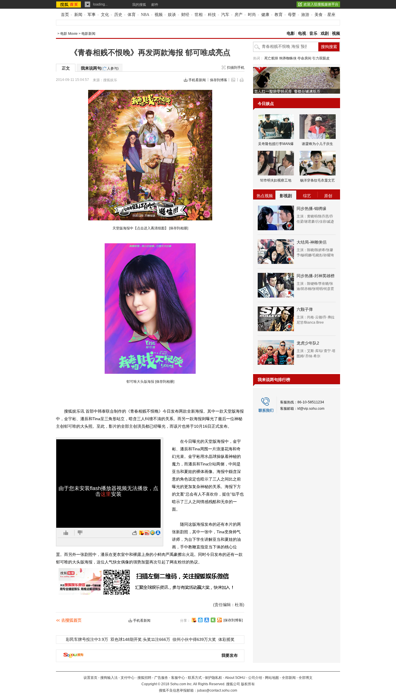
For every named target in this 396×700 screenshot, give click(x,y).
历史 (118, 14)
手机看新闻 (197, 80)
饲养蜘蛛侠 (288, 58)
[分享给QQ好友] (200, 620)
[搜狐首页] (69, 4)
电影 (291, 33)
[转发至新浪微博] (147, 532)
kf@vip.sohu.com (310, 409)
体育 (132, 14)
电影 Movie (69, 34)
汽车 (225, 14)
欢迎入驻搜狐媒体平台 (321, 4)
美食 (319, 14)
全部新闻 (289, 678)
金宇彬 (70, 418)
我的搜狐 (139, 5)
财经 (185, 14)
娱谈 (172, 14)
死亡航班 (271, 58)
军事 (92, 14)
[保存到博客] (233, 620)
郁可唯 (70, 426)
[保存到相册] (178, 228)
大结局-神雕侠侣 (311, 242)
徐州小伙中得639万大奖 (194, 639)
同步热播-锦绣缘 (311, 208)
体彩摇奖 (226, 639)
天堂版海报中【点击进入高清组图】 (140, 228)
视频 (159, 14)
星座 (331, 14)
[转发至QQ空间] (152, 532)
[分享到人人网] (206, 620)
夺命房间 (304, 58)
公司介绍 (255, 678)
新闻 (78, 14)
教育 (279, 14)
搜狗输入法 (109, 678)
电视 (302, 33)
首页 (65, 14)
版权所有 (248, 684)
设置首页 (90, 678)
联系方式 (195, 678)
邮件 (154, 5)
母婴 (292, 14)
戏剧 (325, 33)
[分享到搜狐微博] (194, 620)
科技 (212, 14)
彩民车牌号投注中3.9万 (87, 639)
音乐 (313, 33)
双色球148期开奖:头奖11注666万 (140, 639)
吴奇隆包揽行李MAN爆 (276, 144)
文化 (105, 14)
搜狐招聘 (144, 678)
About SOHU (235, 678)
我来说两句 (100, 68)
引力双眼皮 (321, 58)
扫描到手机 (235, 68)
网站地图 (272, 678)
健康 (265, 14)
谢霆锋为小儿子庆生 (317, 144)
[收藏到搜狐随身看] (213, 620)
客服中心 (178, 678)
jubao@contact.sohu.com (217, 690)
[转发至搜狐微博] (141, 532)
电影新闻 (88, 34)
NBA (145, 14)
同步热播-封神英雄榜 (316, 275)
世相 (199, 14)
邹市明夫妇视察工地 (275, 180)
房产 (239, 14)
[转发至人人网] (158, 532)
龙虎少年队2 (308, 343)
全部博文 (306, 678)
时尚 (252, 14)
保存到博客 (218, 80)
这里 (106, 494)
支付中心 (128, 678)
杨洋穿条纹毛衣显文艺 (317, 180)
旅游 (305, 14)
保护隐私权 (213, 678)
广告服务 (161, 678)
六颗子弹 (305, 309)
